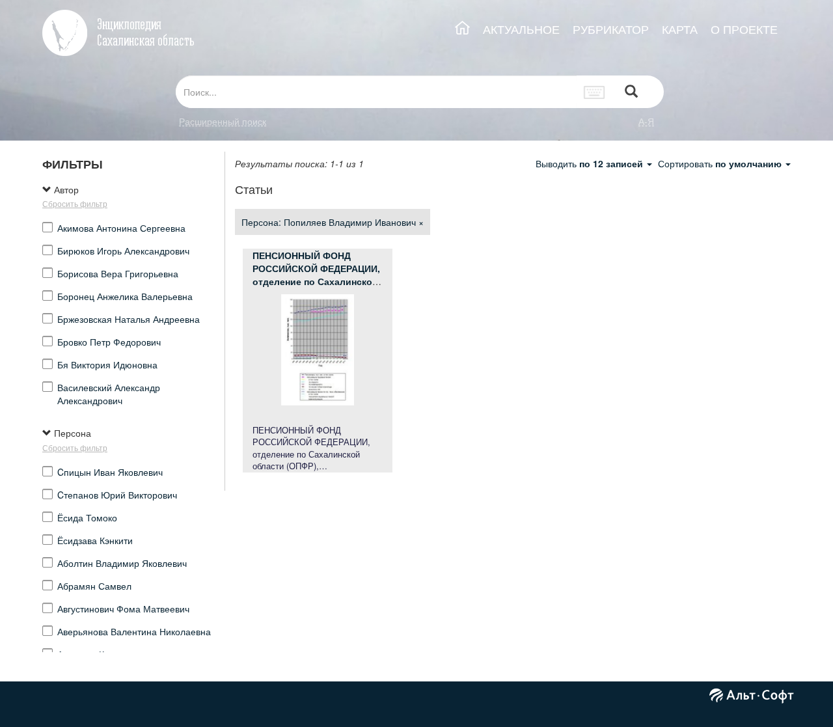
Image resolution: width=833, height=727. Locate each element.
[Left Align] (631, 92)
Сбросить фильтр (74, 203)
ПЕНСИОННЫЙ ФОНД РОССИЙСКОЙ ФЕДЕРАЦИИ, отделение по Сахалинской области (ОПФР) (316, 275)
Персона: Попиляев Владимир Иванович (332, 221)
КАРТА (680, 29)
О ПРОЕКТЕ (744, 29)
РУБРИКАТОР (611, 29)
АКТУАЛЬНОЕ (521, 29)
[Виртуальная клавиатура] (594, 92)
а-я (646, 121)
